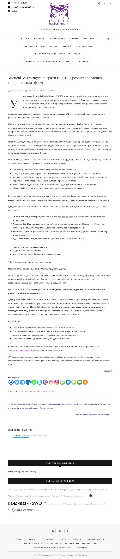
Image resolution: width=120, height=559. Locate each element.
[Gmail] (51, 382)
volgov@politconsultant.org (22, 7)
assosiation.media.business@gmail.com (26, 350)
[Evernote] (73, 382)
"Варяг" (37, 510)
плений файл (34, 196)
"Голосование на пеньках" (75, 496)
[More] (85, 382)
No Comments (49, 90)
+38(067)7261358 (19, 3)
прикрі (25, 196)
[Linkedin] (28, 382)
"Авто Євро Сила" (90, 490)
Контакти (85, 61)
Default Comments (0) (39, 436)
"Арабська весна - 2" (55, 504)
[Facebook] (11, 382)
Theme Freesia (59, 555)
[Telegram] (22, 382)
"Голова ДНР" (57, 496)
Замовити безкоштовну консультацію (49, 61)
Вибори (39, 39)
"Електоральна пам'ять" (40, 496)
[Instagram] (56, 382)
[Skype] (39, 382)
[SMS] (62, 382)
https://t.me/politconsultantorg (22, 471)
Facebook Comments (21, 436)
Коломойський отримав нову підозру (93, 414)
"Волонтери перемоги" (18, 490)
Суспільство (84, 46)
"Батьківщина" (62, 489)
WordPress (82, 555)
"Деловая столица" (81, 504)
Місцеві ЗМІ (49, 391)
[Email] (79, 382)
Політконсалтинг (34, 46)
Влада (25, 39)
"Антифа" (78, 490)
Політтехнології (60, 46)
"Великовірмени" (97, 504)
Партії (74, 39)
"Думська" (103, 490)
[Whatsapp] (33, 382)
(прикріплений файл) (46, 231)
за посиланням (66, 216)
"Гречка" (68, 504)
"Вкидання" (47, 489)
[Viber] (45, 382)
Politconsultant (16, 90)
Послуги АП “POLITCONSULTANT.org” (57, 54)
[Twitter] (16, 382)
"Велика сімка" (22, 496)
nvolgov (14, 11)
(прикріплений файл (49, 224)
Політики (88, 39)
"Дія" (71, 490)
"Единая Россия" (20, 510)
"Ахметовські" (34, 490)
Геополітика (57, 39)
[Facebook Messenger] (68, 382)
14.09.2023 (32, 90)
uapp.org (108, 371)
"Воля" (12, 496)
